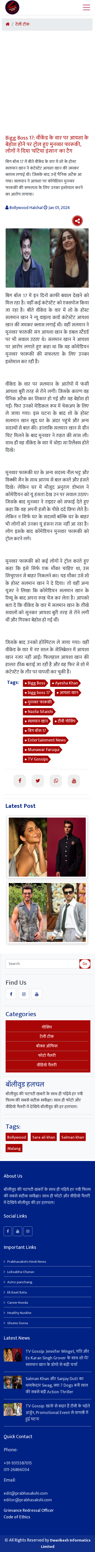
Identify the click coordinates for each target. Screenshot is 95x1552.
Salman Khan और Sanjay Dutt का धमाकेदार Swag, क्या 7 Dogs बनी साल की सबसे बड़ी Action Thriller (57, 1385)
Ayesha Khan (66, 683)
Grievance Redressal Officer (29, 1510)
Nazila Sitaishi (40, 711)
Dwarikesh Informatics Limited (66, 1543)
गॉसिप (47, 1027)
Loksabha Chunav (20, 1272)
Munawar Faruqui (43, 749)
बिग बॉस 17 (37, 730)
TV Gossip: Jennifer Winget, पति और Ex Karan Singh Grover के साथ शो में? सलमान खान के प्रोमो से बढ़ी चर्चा (57, 1358)
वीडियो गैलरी (47, 1065)
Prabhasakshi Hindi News (26, 1262)
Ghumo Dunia (17, 1323)
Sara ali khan (43, 1137)
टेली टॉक (22, 24)
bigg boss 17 (39, 692)
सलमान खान (38, 721)
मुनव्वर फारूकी (40, 702)
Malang (14, 1148)
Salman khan (72, 1137)
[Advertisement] (47, 84)
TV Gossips (38, 759)
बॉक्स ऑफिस (46, 1046)
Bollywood (16, 1137)
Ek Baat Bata (17, 1292)
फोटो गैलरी (47, 1055)
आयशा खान (69, 692)
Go (85, 964)
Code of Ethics (17, 1517)
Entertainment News (47, 740)
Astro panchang (19, 1282)
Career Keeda (17, 1303)
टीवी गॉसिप (67, 721)
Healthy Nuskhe (19, 1313)
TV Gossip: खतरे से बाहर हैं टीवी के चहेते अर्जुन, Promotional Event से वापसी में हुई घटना (58, 1412)
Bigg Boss (36, 683)
